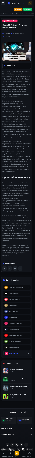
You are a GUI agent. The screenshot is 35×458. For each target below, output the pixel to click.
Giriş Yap (28, 9)
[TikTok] (12, 445)
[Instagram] (7, 445)
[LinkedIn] (15, 268)
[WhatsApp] (20, 268)
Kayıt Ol (19, 9)
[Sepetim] (30, 3)
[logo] (17, 412)
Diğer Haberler (11, 20)
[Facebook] (4, 268)
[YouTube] (21, 445)
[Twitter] (10, 268)
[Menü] (3, 3)
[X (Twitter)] (17, 445)
